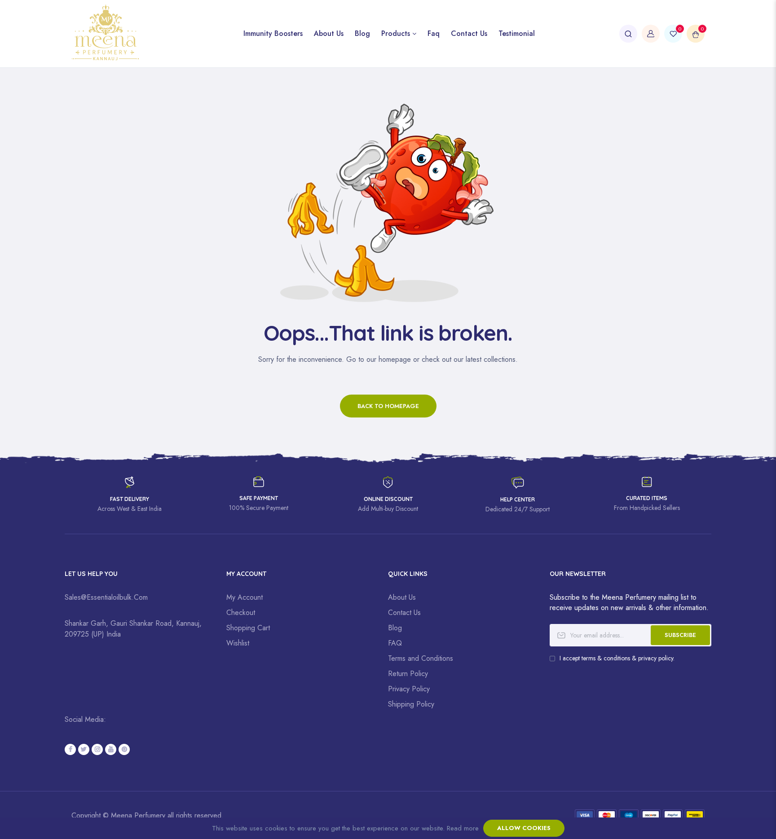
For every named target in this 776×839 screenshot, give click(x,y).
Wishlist (237, 643)
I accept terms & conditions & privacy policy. (617, 658)
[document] (388, 828)
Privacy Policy (409, 689)
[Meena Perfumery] (145, 33)
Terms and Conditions (420, 658)
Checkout (240, 612)
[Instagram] (97, 749)
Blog (395, 628)
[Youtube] (110, 749)
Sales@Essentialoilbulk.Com (106, 597)
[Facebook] (70, 749)
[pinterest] (124, 749)
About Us (402, 597)
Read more (463, 828)
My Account (244, 597)
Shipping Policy (411, 704)
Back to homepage (388, 406)
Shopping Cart (248, 628)
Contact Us (404, 612)
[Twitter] (83, 749)
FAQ (395, 643)
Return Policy (408, 673)
